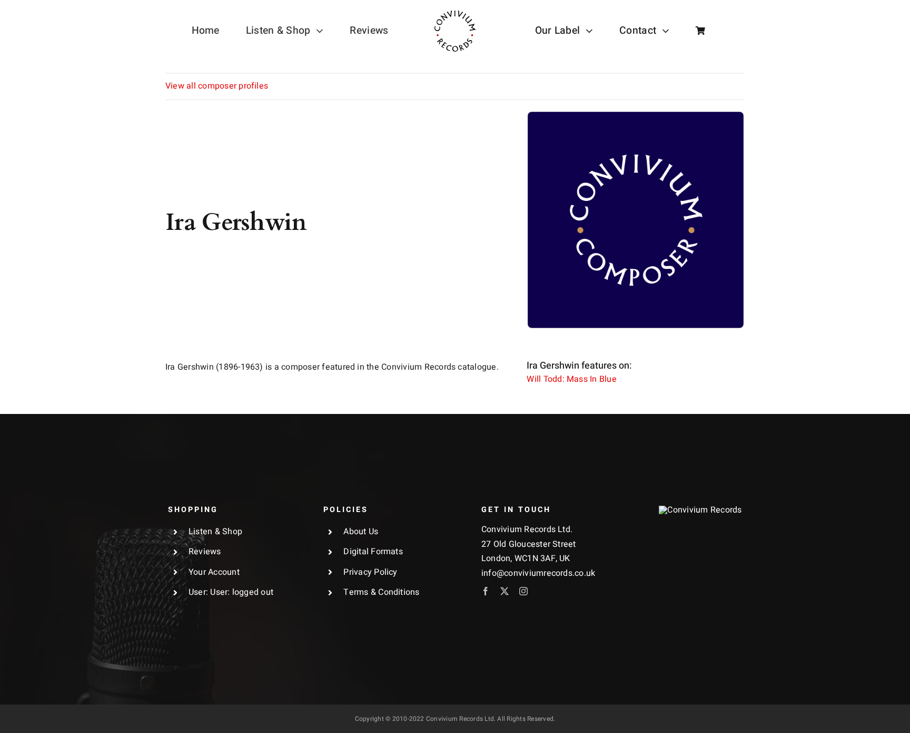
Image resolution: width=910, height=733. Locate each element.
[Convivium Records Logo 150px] (700, 510)
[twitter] (504, 591)
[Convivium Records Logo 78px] (455, 14)
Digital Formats (373, 551)
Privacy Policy (370, 572)
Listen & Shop (215, 531)
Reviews (205, 551)
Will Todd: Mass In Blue (572, 379)
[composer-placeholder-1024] (636, 116)
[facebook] (485, 591)
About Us (360, 531)
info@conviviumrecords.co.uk (538, 573)
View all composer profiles (216, 86)
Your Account (214, 572)
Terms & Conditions (381, 592)
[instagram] (523, 591)
